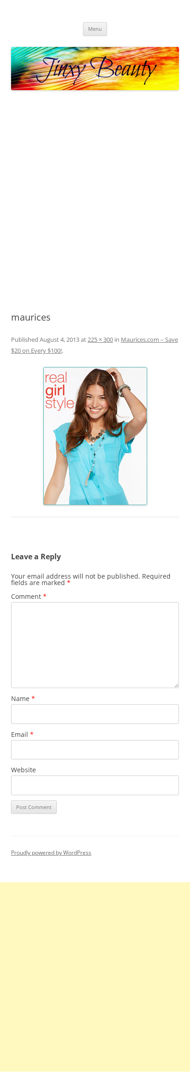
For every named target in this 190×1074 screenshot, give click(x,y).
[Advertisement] (95, 201)
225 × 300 (100, 339)
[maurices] (95, 436)
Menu (95, 28)
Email (22, 734)
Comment (29, 596)
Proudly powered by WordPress (51, 852)
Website (23, 769)
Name (23, 698)
